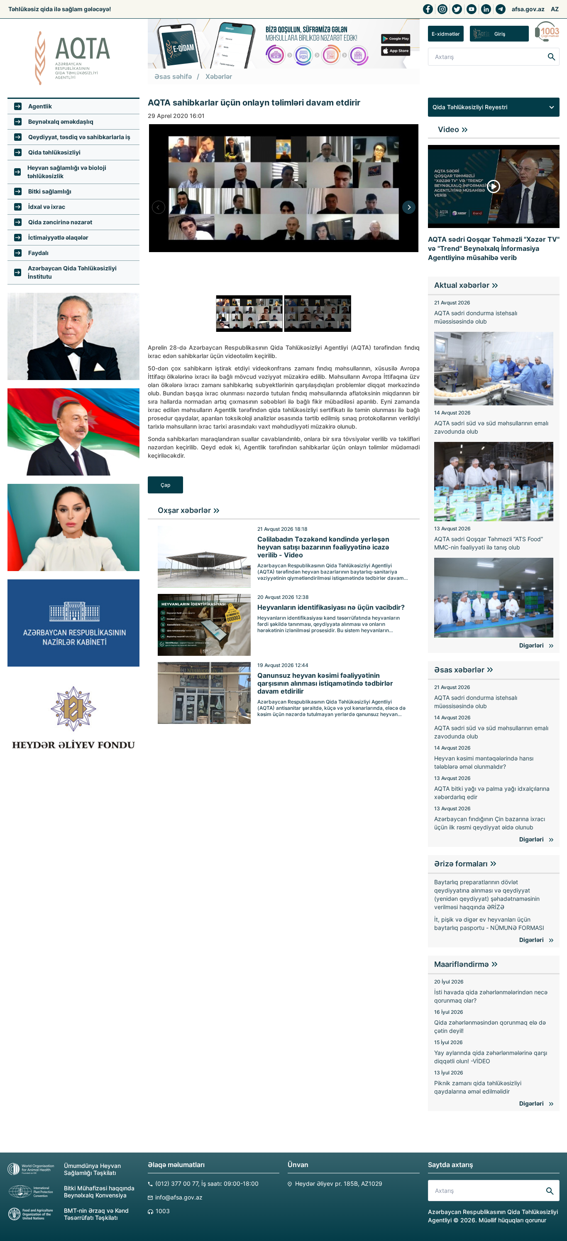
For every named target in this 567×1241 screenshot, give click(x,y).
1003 (163, 1210)
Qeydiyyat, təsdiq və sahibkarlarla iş (79, 136)
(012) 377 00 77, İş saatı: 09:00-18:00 (207, 1183)
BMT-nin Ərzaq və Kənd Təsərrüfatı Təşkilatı (96, 1214)
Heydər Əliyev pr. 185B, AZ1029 (338, 1183)
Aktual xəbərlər (461, 285)
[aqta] (73, 58)
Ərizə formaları (461, 863)
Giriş (499, 34)
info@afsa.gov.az (179, 1197)
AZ (555, 9)
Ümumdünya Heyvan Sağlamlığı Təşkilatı (92, 1169)
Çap (165, 485)
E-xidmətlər (446, 34)
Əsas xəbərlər (459, 669)
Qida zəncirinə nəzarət (60, 222)
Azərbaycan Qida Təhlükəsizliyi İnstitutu (72, 272)
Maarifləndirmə (461, 964)
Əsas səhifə (173, 76)
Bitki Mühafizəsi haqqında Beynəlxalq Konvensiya (99, 1192)
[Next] (408, 207)
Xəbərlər (218, 76)
